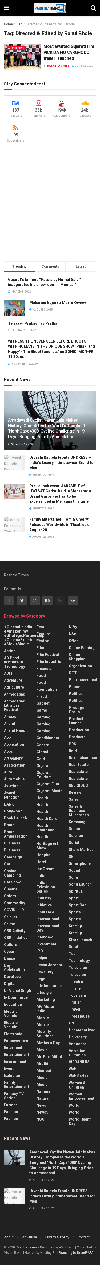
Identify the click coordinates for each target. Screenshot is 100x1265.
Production (79, 730)
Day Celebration (14, 967)
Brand (9, 825)
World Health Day (80, 1121)
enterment (13, 1048)
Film (40, 648)
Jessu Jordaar (49, 965)
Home (8, 24)
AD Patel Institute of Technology (14, 662)
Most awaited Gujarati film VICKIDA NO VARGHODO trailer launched (68, 52)
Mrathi (42, 1064)
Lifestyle (44, 993)
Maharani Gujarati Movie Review (57, 302)
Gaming (43, 724)
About (9, 1237)
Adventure (13, 680)
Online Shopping (77, 657)
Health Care (47, 818)
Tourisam (77, 995)
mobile (43, 1025)
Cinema (11, 889)
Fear (41, 627)
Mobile (43, 1018)
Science (76, 836)
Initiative (44, 905)
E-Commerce (16, 997)
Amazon (11, 716)
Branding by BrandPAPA (76, 1253)
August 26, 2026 (43, 536)
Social (74, 870)
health (42, 805)
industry (44, 898)
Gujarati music (49, 791)
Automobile (14, 779)
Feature (43, 634)
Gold (41, 759)
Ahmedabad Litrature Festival (14, 705)
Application (14, 744)
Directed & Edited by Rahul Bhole (51, 24)
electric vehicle (11, 1024)
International (48, 919)
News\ (42, 1112)
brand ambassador (15, 834)
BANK (9, 804)
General (43, 745)
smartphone (80, 863)
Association (14, 765)
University (78, 1037)
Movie (42, 1050)
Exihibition (13, 1075)
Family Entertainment (16, 1084)
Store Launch (80, 940)
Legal (41, 979)
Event (9, 1068)
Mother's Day (48, 1043)
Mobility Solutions (45, 1034)
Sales (74, 799)
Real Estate (79, 765)
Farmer (10, 1105)
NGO (41, 1119)
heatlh (42, 837)
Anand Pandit (16, 730)
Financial (45, 668)
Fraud (42, 696)
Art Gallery (13, 758)
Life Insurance (49, 986)
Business (12, 843)
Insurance (45, 912)
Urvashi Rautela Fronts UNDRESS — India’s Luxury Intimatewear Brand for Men (62, 462)
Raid (73, 751)
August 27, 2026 (21, 443)
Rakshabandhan (83, 758)
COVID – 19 (14, 910)
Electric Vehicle (11, 1013)
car (7, 864)
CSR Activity (14, 931)
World (74, 1105)
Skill (73, 856)
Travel (74, 1009)
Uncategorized (82, 1030)
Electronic (13, 1034)
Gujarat (43, 766)
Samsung (77, 822)
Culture (10, 944)
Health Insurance (45, 827)
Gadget (43, 703)
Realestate (78, 771)
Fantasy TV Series (14, 1095)
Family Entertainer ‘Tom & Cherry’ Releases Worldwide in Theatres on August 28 (60, 524)
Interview (45, 937)
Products (77, 737)
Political (76, 694)
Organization (80, 666)
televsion (77, 974)
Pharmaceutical (83, 680)
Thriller (75, 988)
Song (73, 877)
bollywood (13, 811)
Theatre (76, 981)
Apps (8, 751)
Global (42, 752)
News (41, 1105)
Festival (43, 641)
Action (9, 651)
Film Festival (48, 655)
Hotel (41, 862)
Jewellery (45, 972)
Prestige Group (76, 709)
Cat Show (12, 882)
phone (74, 687)
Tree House (79, 1016)
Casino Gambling (12, 873)
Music (42, 1077)
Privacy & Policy (57, 1237)
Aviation (11, 786)
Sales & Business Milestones (79, 810)
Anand (9, 723)
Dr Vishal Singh (17, 990)
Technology (79, 960)
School (75, 829)
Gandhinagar (48, 738)
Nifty (73, 627)
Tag (19, 24)
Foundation (47, 689)
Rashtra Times (58, 65)
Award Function (11, 795)
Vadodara (77, 1044)
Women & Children (77, 1085)
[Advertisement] (50, 203)
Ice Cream (46, 869)
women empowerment (81, 1096)
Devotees (12, 977)
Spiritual (76, 891)
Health (42, 798)
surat (73, 947)
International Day (48, 928)
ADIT (8, 673)
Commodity (14, 903)
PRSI (73, 744)
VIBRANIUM (79, 1062)
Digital (10, 983)
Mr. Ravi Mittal (49, 1057)
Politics (76, 700)
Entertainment (16, 1054)
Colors (10, 896)
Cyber (9, 951)
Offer (73, 641)
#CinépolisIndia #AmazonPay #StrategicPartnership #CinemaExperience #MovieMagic (24, 635)
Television (78, 967)
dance (9, 958)
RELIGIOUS (78, 785)
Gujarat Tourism (44, 775)
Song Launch (80, 884)
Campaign (13, 857)
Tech (73, 954)
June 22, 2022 (83, 65)
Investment (46, 944)
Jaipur (42, 958)
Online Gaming (82, 648)
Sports (75, 912)
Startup (75, 926)
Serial (74, 842)
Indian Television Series (46, 887)
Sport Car (77, 905)
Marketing (46, 999)
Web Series (79, 1076)
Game (42, 710)
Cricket (10, 917)
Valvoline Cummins (77, 1053)
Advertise (29, 1237)
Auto (8, 772)
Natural (43, 1098)
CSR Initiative (15, 938)
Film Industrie (49, 661)
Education (13, 1004)
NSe (72, 634)
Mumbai (44, 1070)
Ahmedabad (16, 48)
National (44, 1091)
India (41, 876)
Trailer (75, 1002)
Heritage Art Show (47, 846)
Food (41, 675)
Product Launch (76, 721)
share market (81, 849)
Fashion (11, 1112)
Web (72, 1069)
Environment (15, 1061)
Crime (9, 924)
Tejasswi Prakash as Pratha (32, 323)
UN (71, 1023)
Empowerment (17, 1041)
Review (75, 792)
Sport (74, 898)
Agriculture (14, 687)
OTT (73, 673)
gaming (43, 717)
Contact (84, 1237)
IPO (40, 951)
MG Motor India (46, 1008)
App (7, 737)
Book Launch (15, 818)
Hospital (44, 855)
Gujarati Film (48, 784)
